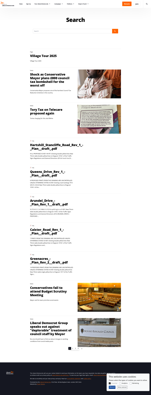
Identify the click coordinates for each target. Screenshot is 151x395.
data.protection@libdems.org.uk (103, 375)
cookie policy (87, 378)
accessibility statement (74, 378)
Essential (114, 383)
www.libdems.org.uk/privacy (60, 375)
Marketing (135, 383)
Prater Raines (41, 384)
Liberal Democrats (45, 382)
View (75, 56)
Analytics (125, 383)
